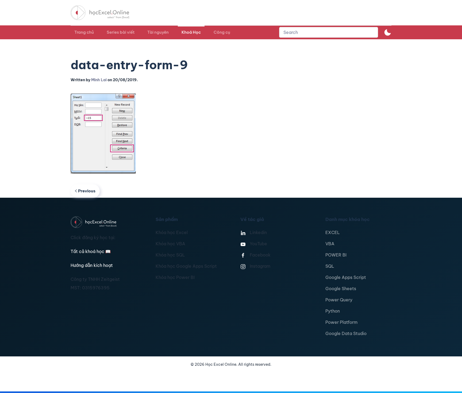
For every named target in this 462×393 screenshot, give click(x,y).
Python (332, 311)
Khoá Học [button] (191, 32)
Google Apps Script (345, 277)
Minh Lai (99, 79)
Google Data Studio (346, 333)
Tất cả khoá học (91, 251)
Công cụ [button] (222, 32)
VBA (329, 243)
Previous (86, 190)
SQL (329, 266)
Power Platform (341, 322)
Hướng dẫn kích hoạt (92, 265)
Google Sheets (340, 288)
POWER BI (335, 255)
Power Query (338, 299)
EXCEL (332, 232)
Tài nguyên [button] (158, 32)
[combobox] (328, 32)
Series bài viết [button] (120, 32)
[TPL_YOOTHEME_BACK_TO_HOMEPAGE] (105, 12)
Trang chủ (84, 32)
